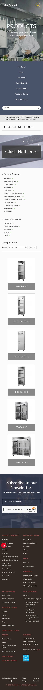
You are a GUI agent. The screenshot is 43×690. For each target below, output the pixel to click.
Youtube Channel (9, 661)
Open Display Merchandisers (13, 199)
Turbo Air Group (7, 639)
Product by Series (23, 117)
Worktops (7, 187)
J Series (6, 232)
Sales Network (21, 83)
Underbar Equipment (11, 205)
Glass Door (20, 119)
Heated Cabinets (9, 119)
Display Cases (8, 202)
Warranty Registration (30, 586)
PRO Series (34, 117)
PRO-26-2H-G (21, 286)
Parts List (26, 563)
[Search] (39, 108)
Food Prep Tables (10, 181)
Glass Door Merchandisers (13, 193)
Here (38, 650)
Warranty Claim (28, 579)
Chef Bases (8, 190)
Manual (4, 615)
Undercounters (9, 184)
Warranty (21, 78)
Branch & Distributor (8, 599)
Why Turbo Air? (21, 99)
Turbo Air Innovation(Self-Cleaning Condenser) (32, 604)
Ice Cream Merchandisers (12, 196)
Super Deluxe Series (11, 226)
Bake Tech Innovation (8, 651)
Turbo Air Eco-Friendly (32, 621)
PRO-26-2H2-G (21, 392)
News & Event (7, 656)
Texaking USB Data (8, 625)
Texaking (4, 642)
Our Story (26, 595)
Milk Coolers (8, 208)
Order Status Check (10, 631)
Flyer (3, 622)
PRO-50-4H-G (21, 427)
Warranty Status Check (30, 576)
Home (6, 117)
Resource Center (21, 94)
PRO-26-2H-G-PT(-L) (21, 322)
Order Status (21, 89)
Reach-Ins (7, 178)
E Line (6, 235)
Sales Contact (6, 595)
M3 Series (7, 229)
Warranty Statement (29, 582)
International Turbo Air (8, 602)
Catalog (4, 612)
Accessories (8, 211)
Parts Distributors (28, 566)
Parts (21, 72)
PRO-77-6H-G (21, 462)
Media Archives (6, 618)
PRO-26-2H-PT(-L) (21, 357)
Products (21, 67)
